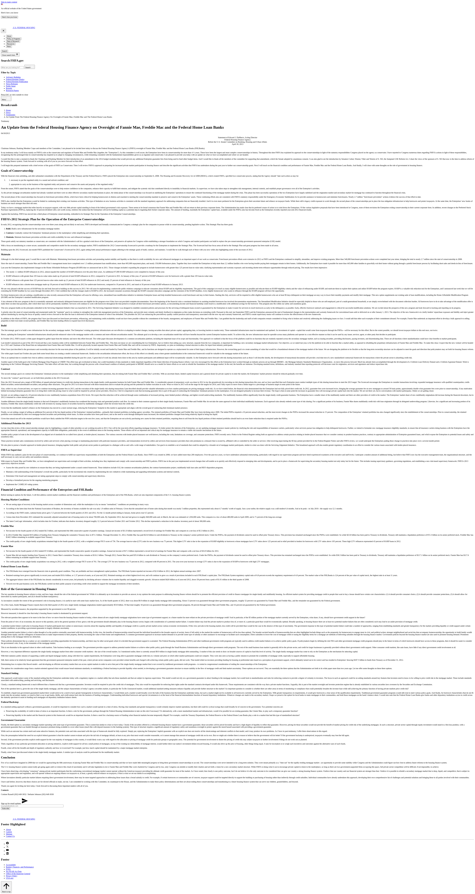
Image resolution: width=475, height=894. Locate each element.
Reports (9, 88)
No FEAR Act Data (14, 871)
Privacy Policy (11, 876)
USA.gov (9, 878)
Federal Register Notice (15, 79)
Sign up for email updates (11, 803)
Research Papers (12, 90)
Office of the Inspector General (18, 874)
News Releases (12, 84)
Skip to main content (9, 2)
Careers (9, 832)
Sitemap (9, 834)
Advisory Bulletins (13, 77)
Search (4, 51)
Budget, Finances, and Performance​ (20, 867)
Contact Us (10, 836)
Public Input (10, 86)
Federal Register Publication (17, 82)
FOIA (8, 869)
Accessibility (11, 865)
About (8, 830)
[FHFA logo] (7, 28)
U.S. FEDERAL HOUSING (24, 28)
